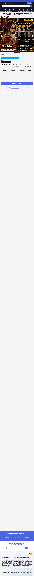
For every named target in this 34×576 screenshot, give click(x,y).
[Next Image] (32, 36)
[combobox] (16, 6)
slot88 (21, 561)
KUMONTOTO (6, 559)
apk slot (26, 562)
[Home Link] (8, 3)
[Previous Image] (1, 36)
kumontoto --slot (17, 83)
